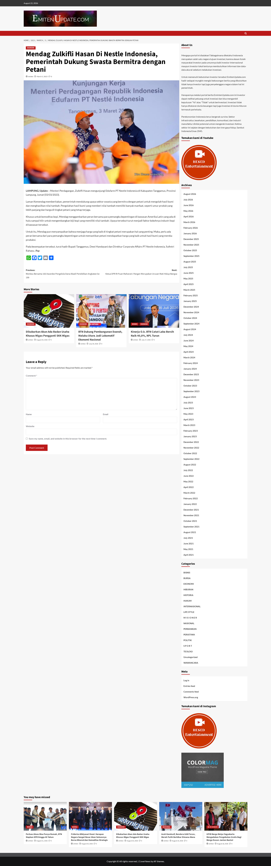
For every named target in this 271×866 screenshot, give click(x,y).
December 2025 (191, 239)
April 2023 (188, 419)
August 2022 (189, 464)
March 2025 (189, 290)
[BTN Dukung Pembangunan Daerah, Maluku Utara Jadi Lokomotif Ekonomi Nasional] (101, 311)
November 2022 (191, 447)
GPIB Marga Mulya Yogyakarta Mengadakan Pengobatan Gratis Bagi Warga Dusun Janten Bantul (223, 837)
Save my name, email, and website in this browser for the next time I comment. (68, 438)
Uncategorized (190, 657)
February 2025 (190, 295)
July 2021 (188, 538)
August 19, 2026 (177, 841)
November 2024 (191, 312)
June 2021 (188, 543)
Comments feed (191, 691)
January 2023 (190, 436)
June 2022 (188, 476)
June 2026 (188, 205)
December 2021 (191, 509)
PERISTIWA (189, 634)
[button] (245, 33)
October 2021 (190, 521)
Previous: (63, 274)
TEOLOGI (188, 651)
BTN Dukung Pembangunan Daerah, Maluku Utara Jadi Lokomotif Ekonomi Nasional (100, 336)
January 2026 (190, 233)
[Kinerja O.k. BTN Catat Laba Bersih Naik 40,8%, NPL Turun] (154, 311)
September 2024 (191, 323)
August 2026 (189, 194)
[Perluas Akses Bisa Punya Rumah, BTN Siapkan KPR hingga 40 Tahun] (45, 816)
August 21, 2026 (42, 841)
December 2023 (191, 374)
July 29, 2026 (93, 344)
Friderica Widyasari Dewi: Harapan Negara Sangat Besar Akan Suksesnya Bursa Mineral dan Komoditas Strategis (89, 837)
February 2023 (190, 430)
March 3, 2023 (42, 76)
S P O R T (187, 646)
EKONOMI (30, 48)
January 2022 (190, 504)
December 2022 (191, 442)
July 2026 (188, 199)
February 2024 (190, 363)
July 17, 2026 (146, 340)
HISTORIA (188, 595)
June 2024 (188, 340)
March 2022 (189, 492)
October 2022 (190, 453)
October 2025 (190, 250)
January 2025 (190, 301)
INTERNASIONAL (192, 606)
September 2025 (191, 256)
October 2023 (190, 385)
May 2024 (188, 346)
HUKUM (187, 600)
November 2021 (191, 515)
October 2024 (190, 318)
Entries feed (189, 686)
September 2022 (191, 459)
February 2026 (190, 228)
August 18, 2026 (222, 844)
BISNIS (134, 324)
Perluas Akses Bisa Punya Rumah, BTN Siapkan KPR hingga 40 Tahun (44, 836)
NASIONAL (188, 623)
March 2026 (189, 222)
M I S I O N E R (190, 617)
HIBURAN (188, 589)
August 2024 (189, 329)
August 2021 (189, 532)
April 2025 (188, 284)
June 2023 (188, 408)
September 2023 (191, 391)
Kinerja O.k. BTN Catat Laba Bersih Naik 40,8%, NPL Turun (152, 334)
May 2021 (188, 549)
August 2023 (189, 397)
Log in (186, 680)
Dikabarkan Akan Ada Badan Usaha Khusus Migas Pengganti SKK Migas (47, 334)
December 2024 (191, 306)
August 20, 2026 (42, 340)
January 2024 (190, 368)
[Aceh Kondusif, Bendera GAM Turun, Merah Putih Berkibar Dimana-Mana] (180, 816)
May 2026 (188, 211)
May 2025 (188, 278)
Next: (141, 272)
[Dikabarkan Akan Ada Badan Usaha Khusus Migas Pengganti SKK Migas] (49, 311)
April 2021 (188, 555)
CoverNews (144, 861)
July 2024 (188, 335)
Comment (31, 375)
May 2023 (188, 414)
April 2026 (188, 216)
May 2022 (188, 481)
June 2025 (188, 273)
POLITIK (187, 640)
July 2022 (188, 470)
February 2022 (190, 498)
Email (105, 414)
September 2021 (191, 526)
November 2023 (191, 380)
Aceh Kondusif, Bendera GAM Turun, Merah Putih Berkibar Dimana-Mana (178, 836)
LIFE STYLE (188, 612)
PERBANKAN (189, 629)
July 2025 (188, 267)
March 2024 (189, 357)
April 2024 (188, 352)
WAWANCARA (190, 662)
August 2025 (189, 261)
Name (29, 414)
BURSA (187, 578)
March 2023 (189, 425)
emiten (30, 76)
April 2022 (188, 487)
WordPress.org (190, 697)
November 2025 (191, 244)
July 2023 (188, 402)
